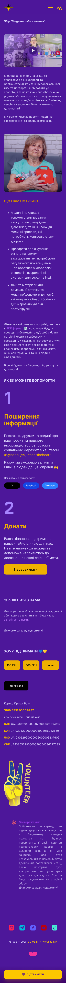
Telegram (50, 485)
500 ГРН (31, 665)
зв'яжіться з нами (16, 619)
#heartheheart (39, 455)
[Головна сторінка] (9, 7)
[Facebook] (33, 928)
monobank (16, 685)
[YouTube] (44, 928)
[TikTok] (55, 928)
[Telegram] (22, 928)
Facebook (31, 485)
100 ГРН (12, 665)
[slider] (16, 63)
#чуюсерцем (14, 455)
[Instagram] (11, 928)
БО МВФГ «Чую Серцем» (42, 941)
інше (50, 665)
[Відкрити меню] (50, 7)
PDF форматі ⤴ (17, 328)
